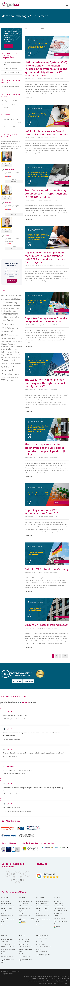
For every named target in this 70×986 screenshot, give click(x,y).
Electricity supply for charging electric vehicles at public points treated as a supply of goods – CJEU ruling (46, 449)
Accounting (12, 302)
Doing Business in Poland (11, 101)
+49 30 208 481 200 (45, 946)
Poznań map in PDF (27, 919)
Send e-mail (14, 181)
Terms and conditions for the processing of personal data (51, 981)
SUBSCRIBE (11, 280)
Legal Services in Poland (10, 354)
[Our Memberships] (12, 831)
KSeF (16, 349)
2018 (19, 296)
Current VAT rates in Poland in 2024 (46, 624)
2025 (19, 298)
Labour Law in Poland (10, 352)
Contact (66, 983)
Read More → (29, 98)
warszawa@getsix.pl (42, 916)
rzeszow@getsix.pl (24, 956)
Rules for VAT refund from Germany (47, 569)
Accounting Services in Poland (10, 308)
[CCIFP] (33, 831)
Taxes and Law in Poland (50, 138)
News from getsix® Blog (11, 119)
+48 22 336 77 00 (44, 906)
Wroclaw (6, 198)
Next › (65, 655)
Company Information (30, 976)
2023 (8, 299)
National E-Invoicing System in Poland (10, 357)
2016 (10, 295)
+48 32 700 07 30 (9, 944)
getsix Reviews (8, 702)
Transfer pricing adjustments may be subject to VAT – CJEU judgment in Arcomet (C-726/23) (46, 193)
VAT (3, 380)
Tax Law (14, 374)
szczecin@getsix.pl (59, 918)
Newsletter (35, 978)
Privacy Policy (28, 981)
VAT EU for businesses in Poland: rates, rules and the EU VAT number (46, 132)
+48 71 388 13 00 (9, 906)
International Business (8, 346)
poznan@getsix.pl (24, 916)
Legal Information (43, 976)
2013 (2, 296)
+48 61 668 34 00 (27, 906)
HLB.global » (29, 681)
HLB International (14, 335)
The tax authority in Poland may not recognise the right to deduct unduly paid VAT (45, 383)
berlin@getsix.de (41, 951)
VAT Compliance (10, 380)
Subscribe (8, 46)
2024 (13, 298)
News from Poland (11, 127)
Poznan (7, 231)
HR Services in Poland (16, 341)
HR (13, 338)
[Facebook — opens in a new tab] (7, 874)
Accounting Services (10, 305)
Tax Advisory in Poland (7, 370)
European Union (8, 331)
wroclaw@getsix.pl (7, 916)
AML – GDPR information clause (59, 976)
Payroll (5, 360)
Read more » (17, 681)
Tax (9, 367)
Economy (12, 328)
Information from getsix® (11, 86)
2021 (5, 299)
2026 (4, 302)
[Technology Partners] (55, 848)
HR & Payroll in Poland (10, 68)
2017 (14, 295)
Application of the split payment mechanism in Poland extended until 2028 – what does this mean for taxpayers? (45, 257)
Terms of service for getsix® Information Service (54, 978)
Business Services (8, 311)
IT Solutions (10, 349)
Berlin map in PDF (44, 955)
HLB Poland (6, 338)
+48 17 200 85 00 (27, 946)
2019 (2, 299)
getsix (4, 334)
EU (16, 328)
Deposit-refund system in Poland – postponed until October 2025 (46, 319)
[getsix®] (10, 6)
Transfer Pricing (14, 377)
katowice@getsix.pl (7, 956)
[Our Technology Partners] (30, 850)
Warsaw (6, 165)
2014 (6, 295)
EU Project (60, 983)
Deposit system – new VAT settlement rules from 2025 (41, 511)
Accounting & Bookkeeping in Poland (53, 78)
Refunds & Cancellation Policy (47, 983)
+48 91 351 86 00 (62, 908)
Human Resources (8, 344)
